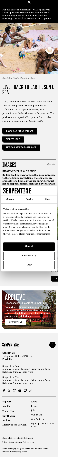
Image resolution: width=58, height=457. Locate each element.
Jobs (33, 410)
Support (6, 402)
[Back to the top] (52, 345)
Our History (8, 416)
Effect (24, 452)
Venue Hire (8, 411)
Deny (29, 265)
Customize (27, 256)
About (34, 402)
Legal (32, 442)
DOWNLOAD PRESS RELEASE (19, 131)
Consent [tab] (10, 199)
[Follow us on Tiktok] (30, 390)
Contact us (8, 353)
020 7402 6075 (23, 356)
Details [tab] (29, 199)
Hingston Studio (23, 449)
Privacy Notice (8, 442)
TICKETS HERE (13, 139)
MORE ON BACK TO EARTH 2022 (21, 147)
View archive (16, 322)
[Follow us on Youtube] (19, 390)
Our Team (36, 415)
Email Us (7, 359)
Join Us (6, 406)
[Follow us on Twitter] (9, 390)
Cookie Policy (22, 442)
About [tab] (48, 199)
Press (34, 406)
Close (29, 2)
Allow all (29, 246)
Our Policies (37, 419)
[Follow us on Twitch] (25, 390)
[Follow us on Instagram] (14, 390)
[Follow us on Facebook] (3, 390)
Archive (6, 420)
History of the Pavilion (14, 425)
